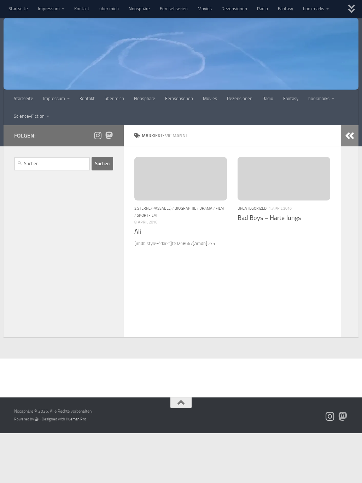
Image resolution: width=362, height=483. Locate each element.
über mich (109, 8)
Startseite (18, 8)
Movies (205, 8)
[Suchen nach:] (52, 163)
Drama (205, 208)
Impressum (49, 8)
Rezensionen (234, 8)
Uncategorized (252, 208)
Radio (262, 8)
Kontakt (81, 8)
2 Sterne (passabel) (152, 208)
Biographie (185, 208)
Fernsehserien (174, 8)
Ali (137, 231)
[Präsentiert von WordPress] (37, 419)
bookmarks (313, 8)
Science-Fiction (29, 116)
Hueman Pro (76, 419)
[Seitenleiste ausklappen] (349, 135)
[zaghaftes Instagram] (97, 135)
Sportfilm (147, 215)
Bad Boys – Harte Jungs (269, 218)
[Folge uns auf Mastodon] (109, 135)
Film (220, 208)
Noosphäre (139, 8)
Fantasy (285, 8)
